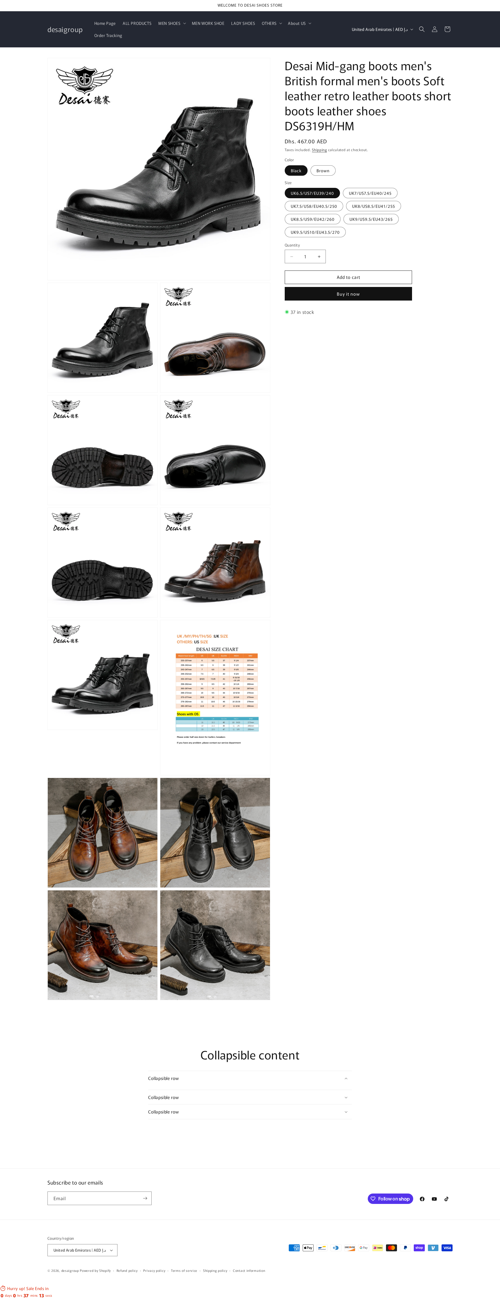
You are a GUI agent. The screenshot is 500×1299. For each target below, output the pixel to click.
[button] (171, 23)
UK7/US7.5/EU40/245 (370, 193)
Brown (323, 170)
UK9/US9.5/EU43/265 (371, 219)
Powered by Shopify (95, 1270)
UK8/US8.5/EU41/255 (373, 206)
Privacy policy (154, 1270)
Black (296, 170)
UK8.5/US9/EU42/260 (312, 219)
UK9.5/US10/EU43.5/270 (315, 232)
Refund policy (127, 1270)
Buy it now (348, 294)
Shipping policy (215, 1270)
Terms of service (184, 1270)
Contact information (249, 1270)
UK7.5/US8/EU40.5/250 (314, 206)
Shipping (319, 149)
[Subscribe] (145, 1198)
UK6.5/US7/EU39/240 (312, 193)
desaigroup (70, 1270)
